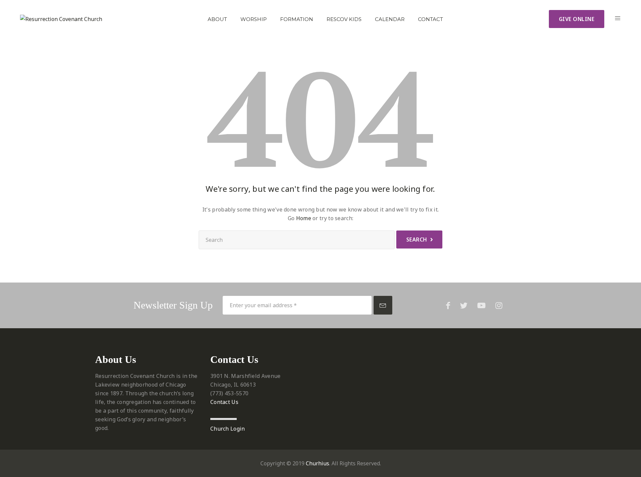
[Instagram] (498, 305)
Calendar (390, 19)
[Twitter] (463, 305)
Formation (296, 19)
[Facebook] (448, 305)
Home (303, 218)
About (217, 19)
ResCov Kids (344, 19)
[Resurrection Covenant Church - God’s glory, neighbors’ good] (61, 19)
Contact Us (224, 402)
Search (416, 239)
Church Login (227, 428)
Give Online (577, 19)
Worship (253, 19)
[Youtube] (481, 305)
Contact (430, 19)
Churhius (317, 463)
